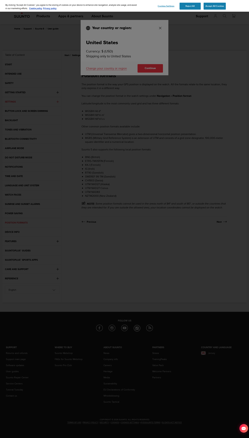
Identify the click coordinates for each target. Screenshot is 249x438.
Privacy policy (50, 8)
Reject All (190, 6)
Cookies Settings (166, 6)
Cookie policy (35, 8)
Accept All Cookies (214, 6)
